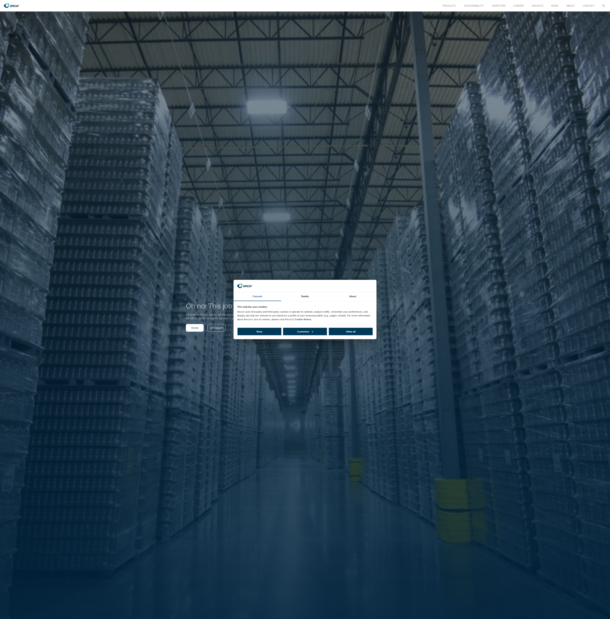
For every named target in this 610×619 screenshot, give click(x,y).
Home (197, 328)
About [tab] (352, 296)
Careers (518, 5)
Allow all (351, 331)
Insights (537, 5)
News (554, 5)
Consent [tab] (257, 296)
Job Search (218, 328)
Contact (588, 5)
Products (449, 5)
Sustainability (474, 5)
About (570, 5)
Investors (498, 5)
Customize (303, 331)
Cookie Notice (303, 319)
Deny (259, 331)
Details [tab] (305, 296)
